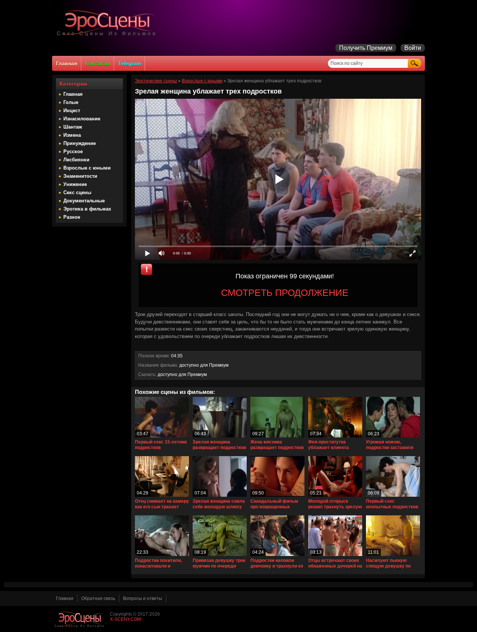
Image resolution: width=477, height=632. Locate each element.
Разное (71, 217)
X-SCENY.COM (125, 619)
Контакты (97, 63)
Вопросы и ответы (142, 598)
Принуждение (79, 143)
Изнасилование (81, 118)
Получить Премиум (365, 48)
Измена (72, 135)
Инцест (71, 110)
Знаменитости (80, 176)
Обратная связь (98, 598)
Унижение (75, 184)
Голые (70, 102)
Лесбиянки (76, 159)
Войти (412, 48)
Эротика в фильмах (87, 209)
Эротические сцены (156, 80)
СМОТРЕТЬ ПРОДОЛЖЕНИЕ (284, 292)
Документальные (84, 200)
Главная (66, 63)
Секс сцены (77, 192)
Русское (73, 151)
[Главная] (108, 35)
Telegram (129, 63)
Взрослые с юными (87, 168)
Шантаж (72, 127)
